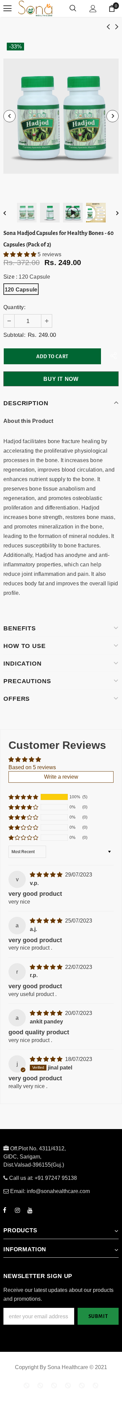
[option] (61, 116)
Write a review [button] (61, 777)
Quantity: (14, 307)
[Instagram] (17, 1210)
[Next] (112, 116)
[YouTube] (30, 1210)
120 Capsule (21, 290)
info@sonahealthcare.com (58, 1191)
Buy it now (61, 379)
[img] (47, 875)
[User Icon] (93, 8)
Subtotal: (14, 335)
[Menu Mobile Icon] (7, 8)
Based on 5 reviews (32, 767)
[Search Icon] (72, 8)
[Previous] (9, 116)
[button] (20, 254)
